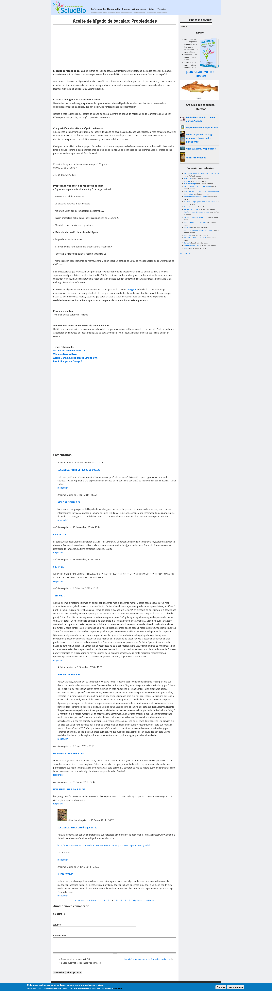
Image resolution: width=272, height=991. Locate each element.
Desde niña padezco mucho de (196, 217)
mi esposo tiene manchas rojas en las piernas (201, 173)
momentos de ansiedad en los (196, 196)
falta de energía (190, 183)
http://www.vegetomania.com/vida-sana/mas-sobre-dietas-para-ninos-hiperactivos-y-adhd (104, 845)
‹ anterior (91, 900)
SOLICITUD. (58, 567)
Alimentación (139, 10)
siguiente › (138, 900)
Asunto (57, 925)
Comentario (60, 935)
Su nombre (59, 914)
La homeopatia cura (191, 245)
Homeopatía (113, 10)
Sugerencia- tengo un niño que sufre (77, 827)
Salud (151, 10)
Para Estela (59, 534)
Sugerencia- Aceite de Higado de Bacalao (79, 470)
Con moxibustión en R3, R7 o (195, 222)
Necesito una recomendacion (68, 753)
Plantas (126, 10)
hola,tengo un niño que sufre (69, 789)
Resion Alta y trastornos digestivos (197, 186)
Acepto (221, 987)
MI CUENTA (185, 253)
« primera (79, 900)
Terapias (162, 10)
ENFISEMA (188, 178)
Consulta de (188, 206)
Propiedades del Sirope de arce (202, 127)
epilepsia (187, 235)
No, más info (236, 987)
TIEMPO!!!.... (59, 595)
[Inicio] (69, 7)
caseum (187, 181)
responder (63, 488)
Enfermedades (99, 10)
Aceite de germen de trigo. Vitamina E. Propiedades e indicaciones (200, 138)
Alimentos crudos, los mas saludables (198, 230)
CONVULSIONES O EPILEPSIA (195, 237)
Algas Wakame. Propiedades (201, 148)
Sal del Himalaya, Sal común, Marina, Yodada (200, 119)
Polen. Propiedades (196, 157)
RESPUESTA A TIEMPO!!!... (70, 674)
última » (150, 900)
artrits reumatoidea (69, 502)
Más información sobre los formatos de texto (147, 959)
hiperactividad (65, 874)
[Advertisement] (77, 44)
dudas (186, 248)
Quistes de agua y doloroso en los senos (199, 201)
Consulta (187, 227)
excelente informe (191, 209)
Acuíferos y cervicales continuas (196, 212)
